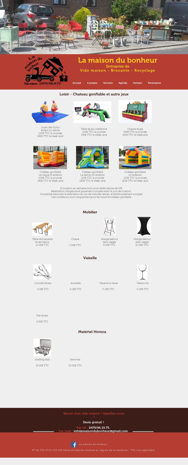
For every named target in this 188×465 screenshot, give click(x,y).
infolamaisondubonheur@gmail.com (101, 431)
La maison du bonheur (117, 60)
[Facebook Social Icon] (74, 444)
